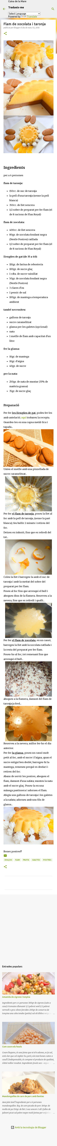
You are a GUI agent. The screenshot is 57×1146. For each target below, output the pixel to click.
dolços (8, 860)
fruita (26, 860)
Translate (32, 16)
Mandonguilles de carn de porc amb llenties (23, 1096)
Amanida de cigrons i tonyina (16, 997)
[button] (5, 34)
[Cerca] (53, 8)
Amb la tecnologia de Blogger (30, 1127)
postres (47, 860)
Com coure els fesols (12, 1046)
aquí (23, 417)
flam (17, 860)
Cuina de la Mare (17, 1)
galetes (36, 860)
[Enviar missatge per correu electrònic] (5, 857)
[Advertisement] (28, 927)
